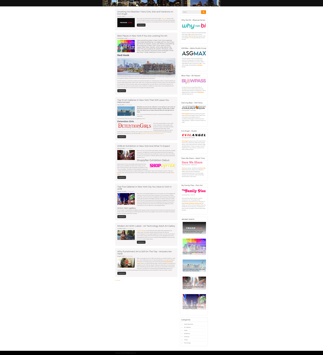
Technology (187, 343)
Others (186, 339)
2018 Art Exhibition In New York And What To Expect (143, 146)
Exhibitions (187, 333)
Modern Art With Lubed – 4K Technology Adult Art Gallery (146, 226)
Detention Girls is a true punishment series (152, 133)
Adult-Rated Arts (188, 324)
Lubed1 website (141, 230)
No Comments (129, 16)
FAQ (205, 3)
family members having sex (192, 203)
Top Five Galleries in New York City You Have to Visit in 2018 (144, 188)
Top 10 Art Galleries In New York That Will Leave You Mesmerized (143, 101)
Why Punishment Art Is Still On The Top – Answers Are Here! (144, 252)
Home (187, 3)
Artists (185, 330)
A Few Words (196, 3)
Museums (186, 336)
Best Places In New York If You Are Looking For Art (142, 36)
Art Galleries (187, 327)
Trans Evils (164, 18)
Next (119, 280)
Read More (141, 25)
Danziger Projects (127, 2)
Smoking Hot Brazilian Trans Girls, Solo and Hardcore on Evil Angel (145, 12)
